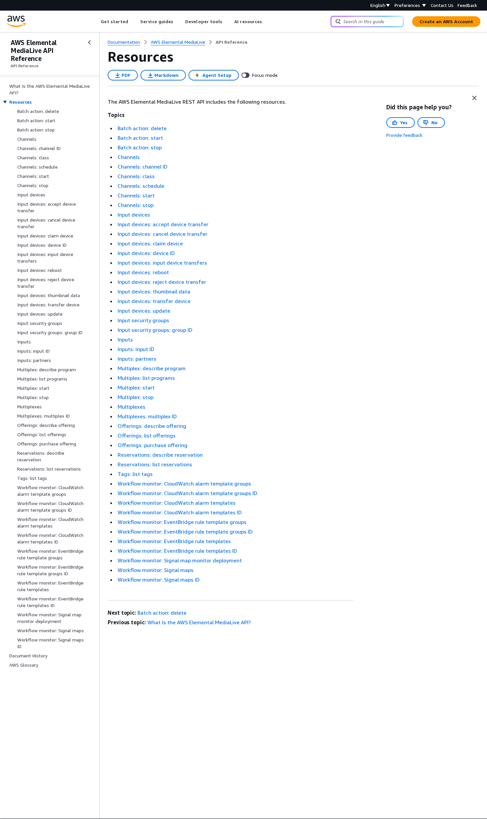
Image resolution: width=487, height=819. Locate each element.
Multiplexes (131, 406)
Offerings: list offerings (147, 435)
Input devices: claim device (150, 243)
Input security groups (143, 320)
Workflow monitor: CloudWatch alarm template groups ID (187, 493)
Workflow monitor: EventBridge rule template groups (182, 522)
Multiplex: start (136, 387)
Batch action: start (140, 137)
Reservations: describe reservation (160, 454)
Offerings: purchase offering (153, 445)
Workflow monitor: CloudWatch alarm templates (177, 502)
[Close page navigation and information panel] (474, 98)
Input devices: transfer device (154, 301)
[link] (231, 42)
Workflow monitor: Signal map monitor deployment (180, 560)
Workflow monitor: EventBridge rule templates (174, 541)
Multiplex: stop (135, 397)
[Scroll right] (267, 21)
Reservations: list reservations (155, 464)
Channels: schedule (141, 185)
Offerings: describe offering (152, 426)
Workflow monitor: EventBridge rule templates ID (177, 550)
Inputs (125, 339)
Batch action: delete (142, 128)
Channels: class (136, 176)
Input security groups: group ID (155, 330)
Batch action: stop (140, 147)
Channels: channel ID (143, 166)
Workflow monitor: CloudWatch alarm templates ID (180, 512)
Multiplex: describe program (152, 368)
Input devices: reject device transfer (162, 282)
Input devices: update (144, 310)
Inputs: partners (137, 358)
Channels (129, 157)
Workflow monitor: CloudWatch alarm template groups (184, 483)
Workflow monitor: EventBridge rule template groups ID (185, 531)
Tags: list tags (135, 474)
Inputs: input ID (136, 349)
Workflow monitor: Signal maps (155, 570)
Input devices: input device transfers (162, 262)
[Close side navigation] (89, 42)
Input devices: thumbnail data (154, 291)
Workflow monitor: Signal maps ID (159, 579)
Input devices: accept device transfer (163, 224)
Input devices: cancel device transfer (162, 233)
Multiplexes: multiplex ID (147, 416)
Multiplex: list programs (146, 378)
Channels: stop (135, 205)
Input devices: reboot (143, 272)
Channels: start (136, 195)
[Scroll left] (96, 21)
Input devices (134, 214)
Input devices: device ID (146, 253)
